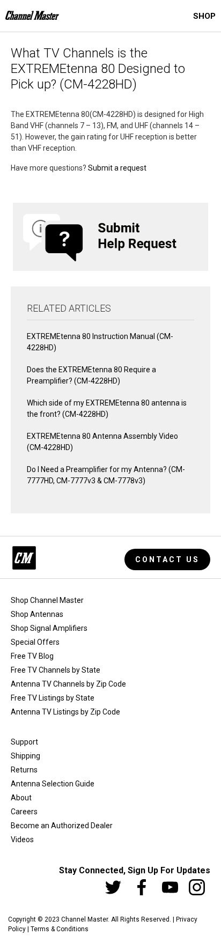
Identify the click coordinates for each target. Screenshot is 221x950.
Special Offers (35, 642)
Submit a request (117, 168)
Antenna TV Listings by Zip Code (65, 712)
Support (24, 742)
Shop (204, 16)
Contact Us (167, 559)
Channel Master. (85, 919)
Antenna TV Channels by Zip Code (68, 684)
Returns (24, 769)
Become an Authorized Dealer (62, 825)
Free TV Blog (32, 656)
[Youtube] (170, 887)
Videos (22, 839)
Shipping (25, 756)
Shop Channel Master (47, 600)
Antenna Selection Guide (52, 783)
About (21, 797)
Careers (24, 811)
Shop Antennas (37, 614)
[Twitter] (113, 887)
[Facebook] (142, 887)
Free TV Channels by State (55, 670)
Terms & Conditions (60, 929)
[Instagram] (197, 887)
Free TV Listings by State (52, 698)
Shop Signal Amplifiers (49, 628)
